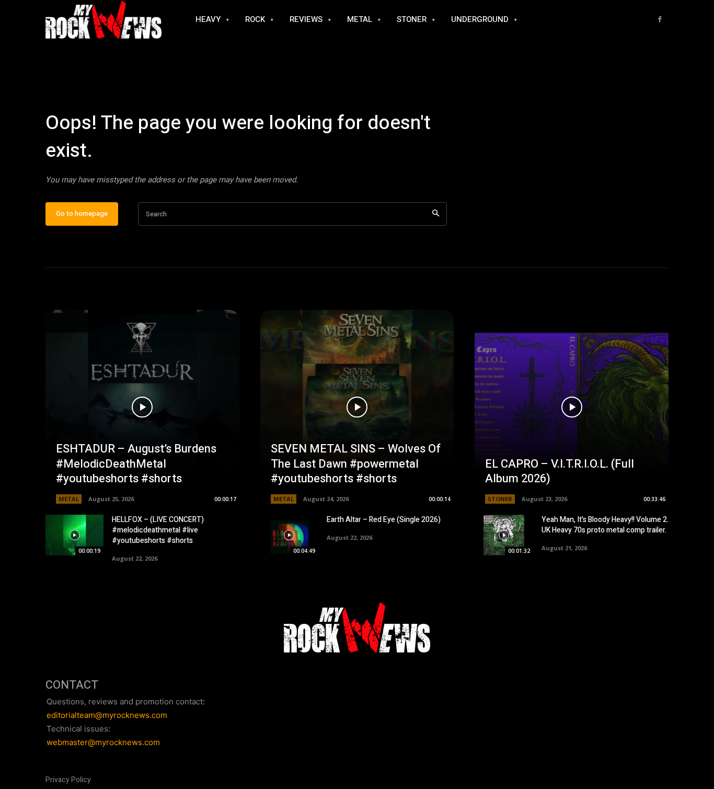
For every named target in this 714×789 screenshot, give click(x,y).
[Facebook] (660, 19)
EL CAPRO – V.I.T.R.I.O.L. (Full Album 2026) (559, 472)
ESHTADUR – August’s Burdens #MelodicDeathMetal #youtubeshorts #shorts (136, 463)
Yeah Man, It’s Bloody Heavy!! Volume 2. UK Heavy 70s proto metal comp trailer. (605, 525)
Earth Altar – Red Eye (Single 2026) (384, 519)
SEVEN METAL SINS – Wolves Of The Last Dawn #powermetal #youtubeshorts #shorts (356, 463)
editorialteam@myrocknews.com (107, 715)
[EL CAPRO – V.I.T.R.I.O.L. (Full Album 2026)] (572, 407)
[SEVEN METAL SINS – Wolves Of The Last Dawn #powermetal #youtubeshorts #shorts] (357, 407)
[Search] (435, 214)
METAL (69, 499)
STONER (500, 499)
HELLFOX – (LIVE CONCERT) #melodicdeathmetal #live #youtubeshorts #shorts (158, 530)
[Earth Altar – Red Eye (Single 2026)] (289, 535)
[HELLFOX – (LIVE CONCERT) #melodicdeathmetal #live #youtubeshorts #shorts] (74, 535)
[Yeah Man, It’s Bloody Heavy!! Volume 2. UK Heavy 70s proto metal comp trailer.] (504, 535)
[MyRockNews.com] (103, 20)
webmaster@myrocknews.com (103, 742)
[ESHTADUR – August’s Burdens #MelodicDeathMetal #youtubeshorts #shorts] (142, 407)
